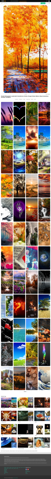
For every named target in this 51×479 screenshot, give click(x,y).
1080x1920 (5, 467)
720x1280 (13, 467)
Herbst (24, 99)
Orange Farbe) (28, 99)
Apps (4, 473)
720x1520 (17, 468)
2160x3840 (15, 468)
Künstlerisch (20, 99)
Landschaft (16, 99)
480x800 (19, 467)
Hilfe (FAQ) (27, 473)
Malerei (32, 99)
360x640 (7, 468)
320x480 (22, 467)
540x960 (12, 468)
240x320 (15, 467)
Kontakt (26, 472)
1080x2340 (10, 467)
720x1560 (24, 467)
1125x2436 (10, 468)
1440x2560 (5, 468)
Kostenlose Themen (6, 472)
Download (43, 3)
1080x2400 (8, 467)
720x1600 (17, 467)
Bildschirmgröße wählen (28, 471)
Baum (35, 99)
